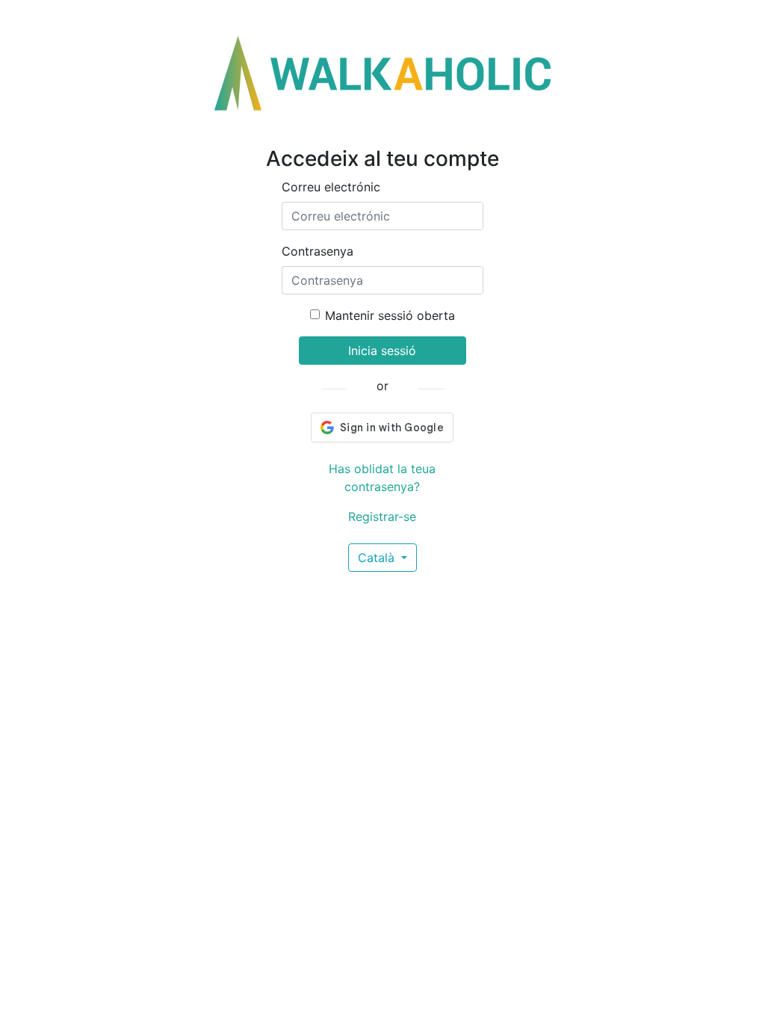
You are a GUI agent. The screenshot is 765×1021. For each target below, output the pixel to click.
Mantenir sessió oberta (390, 315)
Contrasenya (317, 251)
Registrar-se (382, 516)
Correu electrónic (331, 186)
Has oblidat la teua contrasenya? (382, 477)
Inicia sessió (382, 350)
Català (378, 557)
